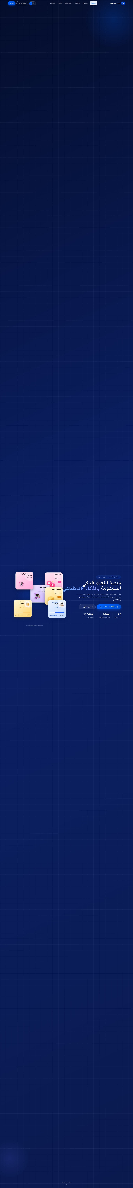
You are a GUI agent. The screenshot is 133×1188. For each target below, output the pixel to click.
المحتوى (85, 3)
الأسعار (60, 3)
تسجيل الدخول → (87, 607)
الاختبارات (77, 3)
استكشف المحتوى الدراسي (108, 607)
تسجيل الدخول (22, 3)
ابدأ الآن (12, 3)
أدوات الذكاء (68, 3)
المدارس (52, 3)
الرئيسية (93, 3)
